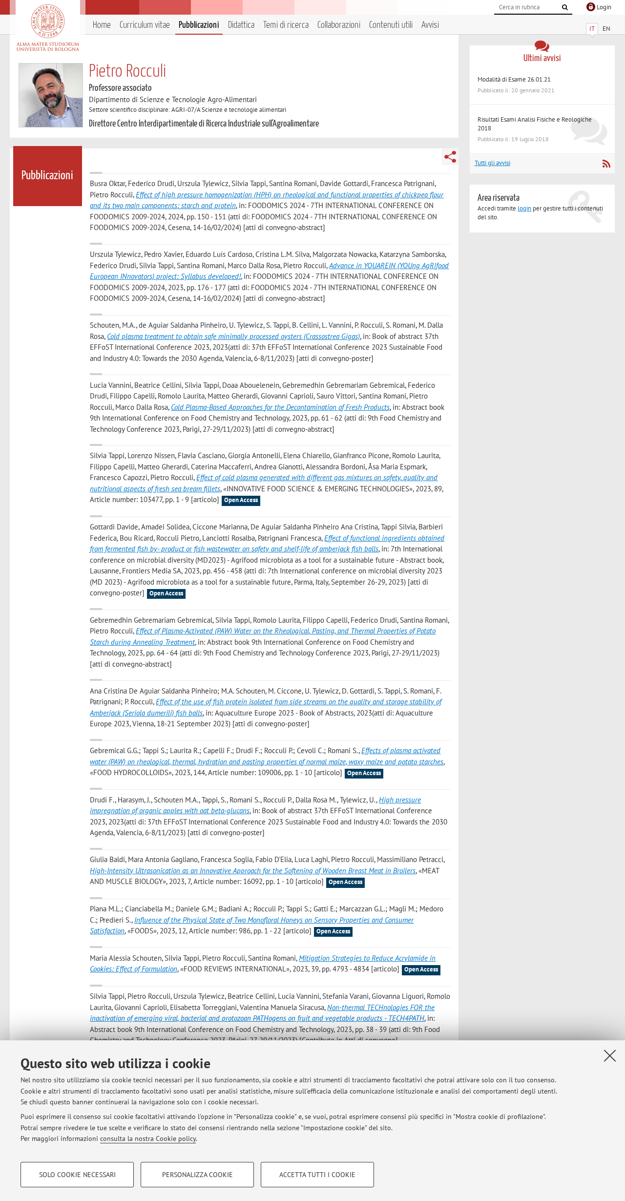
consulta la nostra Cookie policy (148, 1138)
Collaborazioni (338, 25)
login (524, 208)
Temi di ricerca (286, 25)
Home (102, 25)
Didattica (241, 25)
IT (592, 28)
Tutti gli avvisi (492, 163)
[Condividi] (450, 157)
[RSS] (606, 164)
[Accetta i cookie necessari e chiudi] (610, 1055)
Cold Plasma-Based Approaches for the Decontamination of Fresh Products (280, 407)
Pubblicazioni (199, 25)
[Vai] (565, 7)
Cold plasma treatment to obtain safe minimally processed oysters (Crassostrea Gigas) (233, 336)
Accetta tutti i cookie (317, 1174)
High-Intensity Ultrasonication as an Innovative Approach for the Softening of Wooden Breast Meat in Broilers (253, 870)
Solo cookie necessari (77, 1174)
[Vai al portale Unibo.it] (47, 28)
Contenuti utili (391, 25)
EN (606, 28)
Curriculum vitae (145, 25)
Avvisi (430, 25)
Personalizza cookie (197, 1174)
